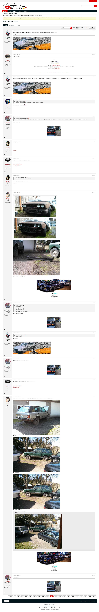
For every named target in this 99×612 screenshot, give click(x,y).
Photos (18, 25)
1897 (81, 596)
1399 (60, 596)
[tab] (5, 25)
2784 (90, 596)
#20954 (93, 397)
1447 (73, 596)
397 (18, 596)
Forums (4, 11)
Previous (10, 596)
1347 (30, 596)
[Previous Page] (84, 28)
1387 (35, 596)
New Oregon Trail (16, 165)
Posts (6, 25)
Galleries (26, 11)
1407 (68, 596)
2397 (85, 596)
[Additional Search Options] (93, 6)
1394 (39, 596)
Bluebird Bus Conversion (17, 386)
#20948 (93, 175)
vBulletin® (49, 606)
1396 (47, 596)
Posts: (5, 42)
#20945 (93, 116)
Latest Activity (11, 25)
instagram (14, 150)
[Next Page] (86, 28)
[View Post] (25, 101)
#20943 (93, 76)
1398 (56, 596)
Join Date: (5, 41)
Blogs (10, 11)
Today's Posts (5, 13)
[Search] (95, 6)
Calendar (16, 13)
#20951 (93, 332)
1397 (52, 596)
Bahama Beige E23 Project (17, 164)
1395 (43, 596)
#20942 (93, 54)
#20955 (93, 575)
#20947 (93, 158)
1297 (26, 596)
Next (94, 596)
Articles (15, 11)
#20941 (93, 30)
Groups (20, 11)
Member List (11, 13)
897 (22, 596)
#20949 (93, 192)
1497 (77, 596)
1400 (64, 596)
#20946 (93, 141)
